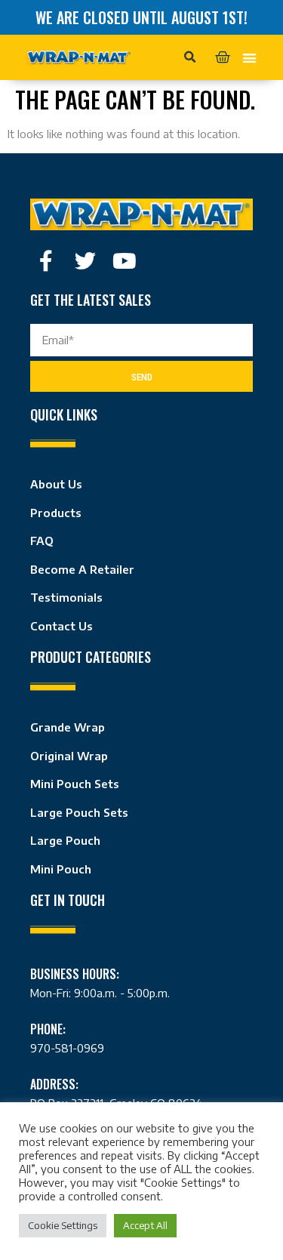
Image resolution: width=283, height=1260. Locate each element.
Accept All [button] (145, 1225)
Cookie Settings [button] (62, 1225)
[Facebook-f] (46, 261)
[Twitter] (85, 261)
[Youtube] (124, 261)
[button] (190, 57)
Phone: (48, 1029)
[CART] (222, 57)
